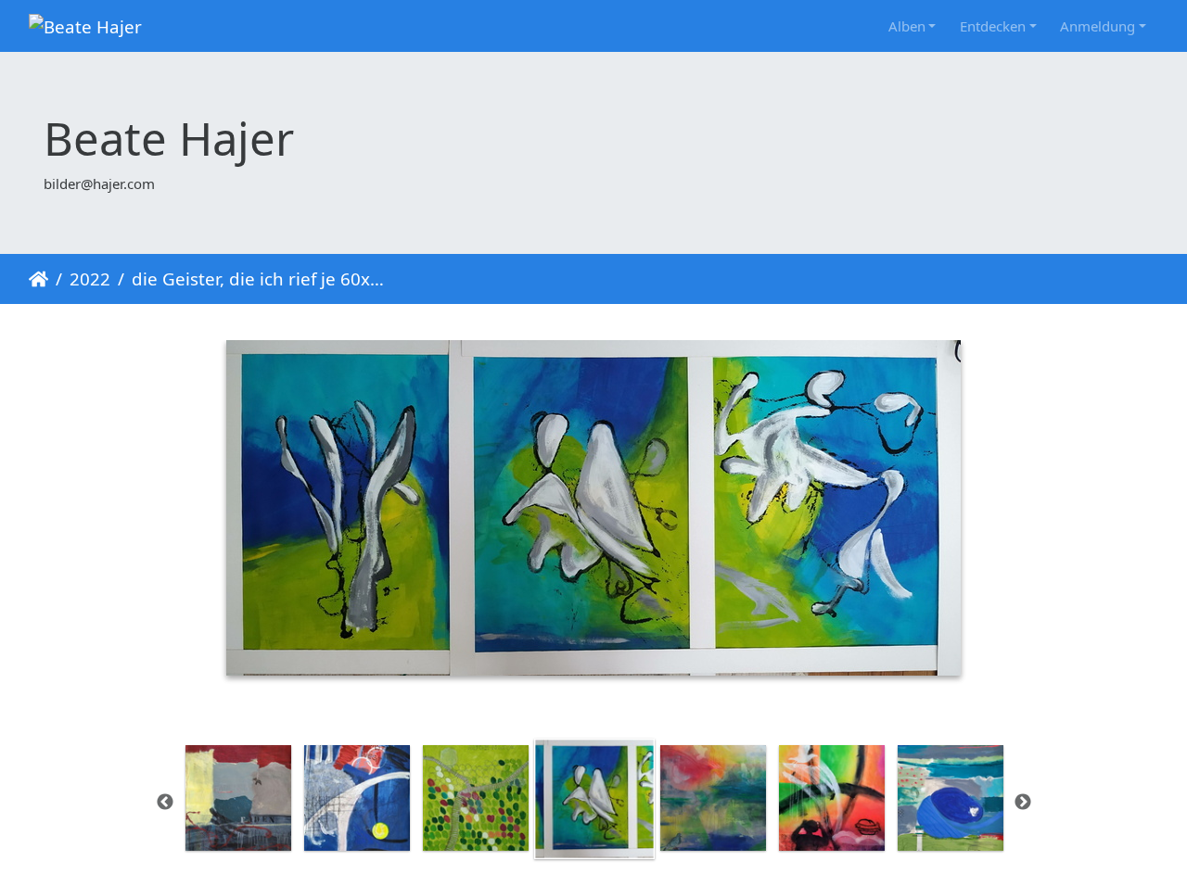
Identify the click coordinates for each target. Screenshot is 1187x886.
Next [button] (1023, 802)
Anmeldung (1097, 26)
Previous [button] (165, 802)
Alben (906, 26)
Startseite (38, 279)
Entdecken (993, 26)
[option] (238, 798)
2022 (90, 278)
